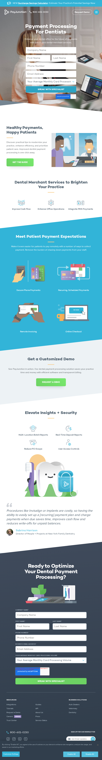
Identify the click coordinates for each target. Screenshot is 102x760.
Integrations (11, 705)
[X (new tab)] (25, 739)
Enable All (71, 754)
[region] (51, 750)
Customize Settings (10, 754)
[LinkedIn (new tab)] (19, 739)
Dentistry (72, 712)
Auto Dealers (74, 705)
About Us (39, 712)
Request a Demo (13, 712)
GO (93, 739)
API (36, 708)
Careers (13, 716)
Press (37, 716)
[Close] (98, 745)
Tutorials (10, 708)
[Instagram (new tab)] (14, 739)
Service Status (41, 720)
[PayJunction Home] (16, 12)
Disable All (90, 754)
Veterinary (73, 708)
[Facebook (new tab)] (8, 739)
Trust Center (12, 720)
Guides (38, 705)
